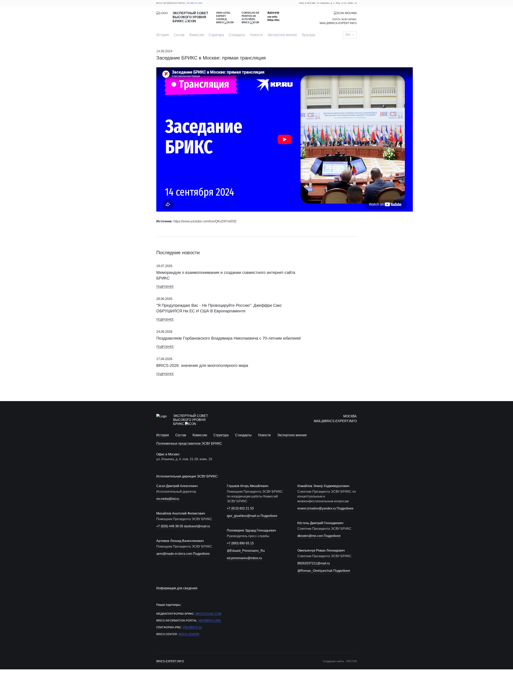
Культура (308, 34)
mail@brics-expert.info (338, 23)
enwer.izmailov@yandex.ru (316, 508)
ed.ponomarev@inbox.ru (244, 558)
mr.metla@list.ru (167, 498)
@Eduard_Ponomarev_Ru (246, 550)
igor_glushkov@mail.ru (243, 516)
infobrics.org (195, 3)
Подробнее (165, 286)
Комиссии (196, 34)
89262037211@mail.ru (313, 563)
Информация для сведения (176, 588)
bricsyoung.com (208, 613)
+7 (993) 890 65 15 (240, 543)
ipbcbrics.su (192, 627)
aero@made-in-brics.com (174, 553)
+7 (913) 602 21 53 (240, 508)
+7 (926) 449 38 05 (169, 526)
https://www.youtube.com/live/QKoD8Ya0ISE (205, 221)
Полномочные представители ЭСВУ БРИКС (189, 443)
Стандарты (237, 34)
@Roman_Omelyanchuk (314, 570)
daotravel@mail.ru (197, 526)
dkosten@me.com (310, 536)
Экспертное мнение (282, 34)
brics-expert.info (170, 661)
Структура (216, 34)
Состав (179, 34)
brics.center (189, 634)
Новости (256, 34)
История (162, 34)
